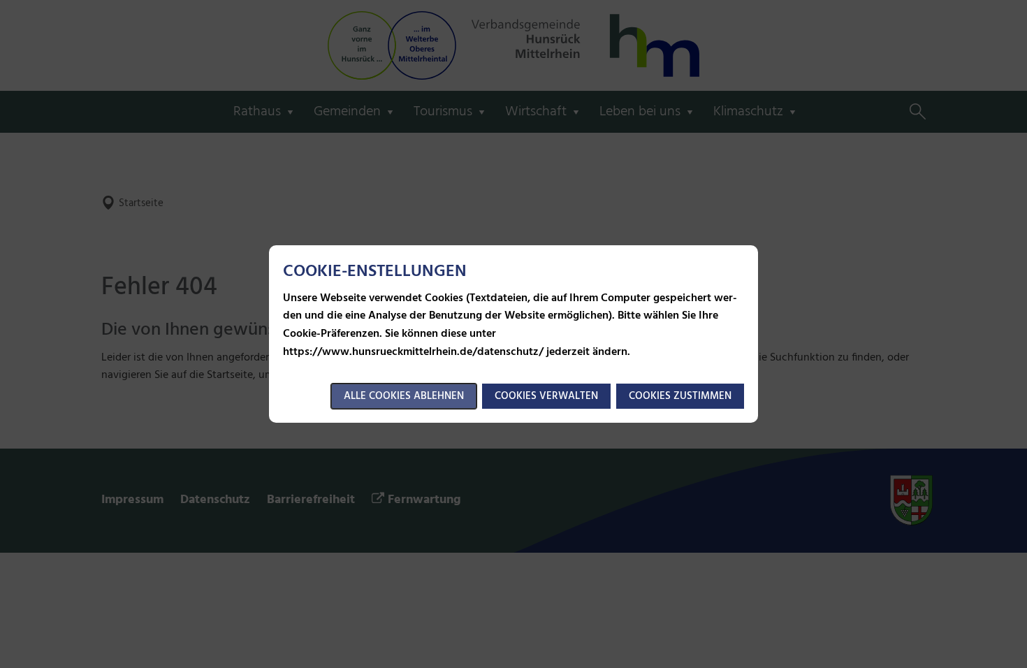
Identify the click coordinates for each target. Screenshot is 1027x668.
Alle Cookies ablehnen (404, 396)
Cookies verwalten (546, 396)
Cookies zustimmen (680, 396)
